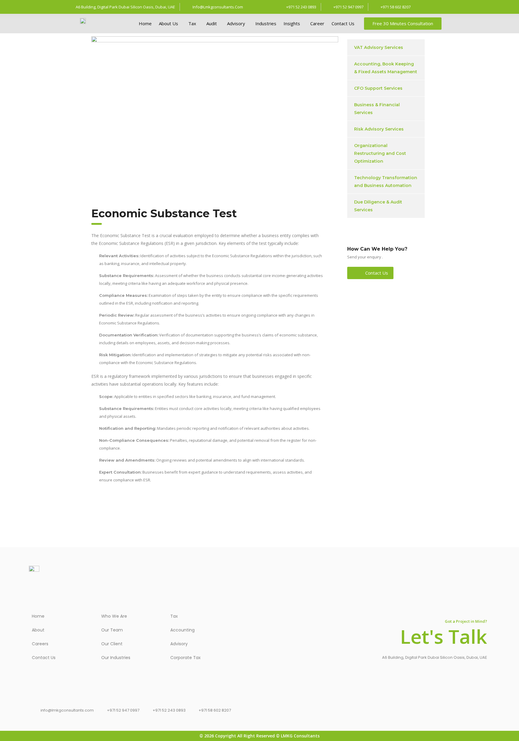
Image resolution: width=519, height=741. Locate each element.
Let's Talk (443, 636)
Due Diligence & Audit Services (378, 205)
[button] (170, 23)
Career (317, 23)
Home (145, 23)
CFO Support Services (378, 88)
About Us (168, 23)
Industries (265, 23)
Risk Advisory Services (379, 129)
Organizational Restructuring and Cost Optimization (380, 153)
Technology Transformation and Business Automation (385, 181)
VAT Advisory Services (378, 47)
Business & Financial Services (377, 108)
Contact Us (343, 23)
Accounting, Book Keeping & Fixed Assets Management (385, 67)
